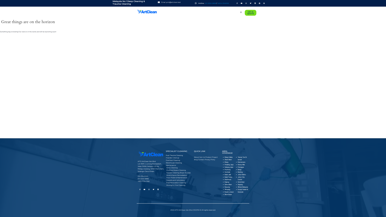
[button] (241, 12)
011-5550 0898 (210, 3)
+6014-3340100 (223, 3)
